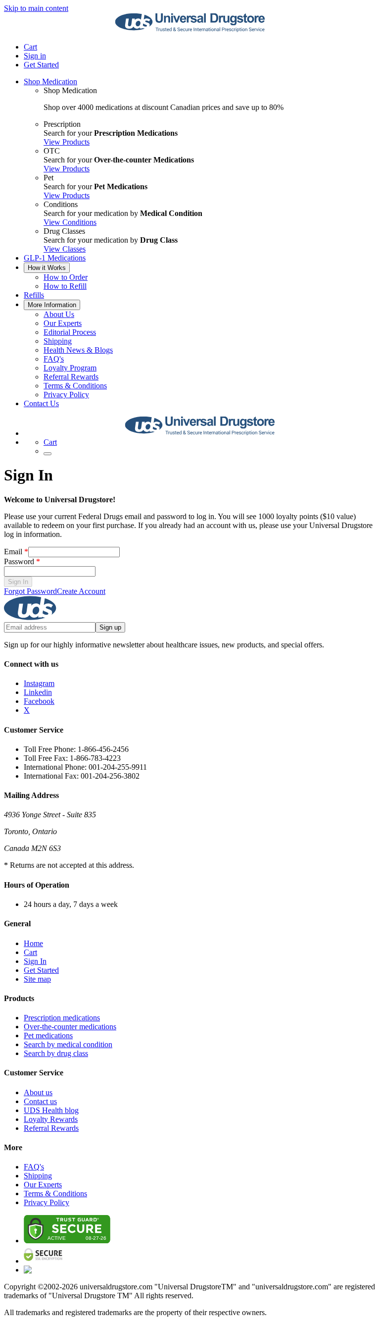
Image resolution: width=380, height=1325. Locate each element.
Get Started (41, 64)
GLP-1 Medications (55, 258)
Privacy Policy (66, 394)
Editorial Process (70, 332)
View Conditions (70, 222)
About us (38, 1092)
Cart (30, 952)
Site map (37, 979)
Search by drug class (56, 1053)
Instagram (39, 683)
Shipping (58, 341)
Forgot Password (30, 591)
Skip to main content (36, 8)
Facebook (39, 701)
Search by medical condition (68, 1044)
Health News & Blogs (78, 350)
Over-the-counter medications (70, 1026)
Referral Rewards (71, 376)
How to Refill (65, 286)
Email (16, 551)
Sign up (110, 627)
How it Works (47, 267)
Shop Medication (50, 81)
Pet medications (48, 1035)
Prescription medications (62, 1017)
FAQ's (54, 359)
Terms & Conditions (75, 385)
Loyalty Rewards (51, 1119)
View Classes (65, 249)
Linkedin (38, 692)
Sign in (35, 56)
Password (22, 561)
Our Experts (63, 323)
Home (33, 943)
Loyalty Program (70, 368)
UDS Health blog (51, 1110)
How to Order (66, 277)
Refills (34, 295)
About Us (59, 314)
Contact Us (41, 403)
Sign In (18, 581)
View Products (67, 142)
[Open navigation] (47, 453)
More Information (52, 305)
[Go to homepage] (190, 30)
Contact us (40, 1101)
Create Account (81, 591)
